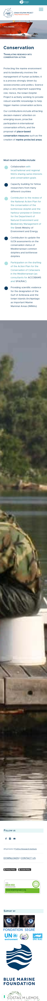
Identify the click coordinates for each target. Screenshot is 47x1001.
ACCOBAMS (34, 278)
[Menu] (39, 13)
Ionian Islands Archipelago (25, 299)
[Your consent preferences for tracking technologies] (4, 996)
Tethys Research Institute (26, 849)
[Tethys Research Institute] (24, 3)
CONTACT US (28, 858)
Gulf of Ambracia (20, 295)
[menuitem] (24, 2)
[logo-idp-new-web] (19, 13)
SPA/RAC (21, 281)
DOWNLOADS (11, 858)
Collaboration (18, 167)
